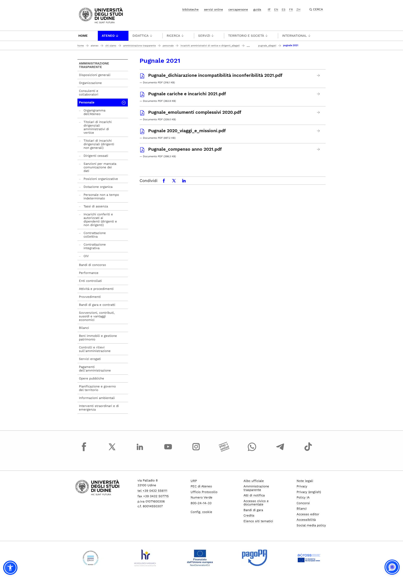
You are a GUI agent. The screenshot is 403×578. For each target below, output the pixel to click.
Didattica (140, 36)
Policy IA (303, 497)
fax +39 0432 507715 (153, 496)
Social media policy (311, 525)
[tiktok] (308, 450)
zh (298, 9)
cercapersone (238, 9)
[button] (10, 568)
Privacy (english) (309, 492)
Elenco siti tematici (258, 521)
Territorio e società (246, 36)
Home (83, 36)
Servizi (204, 36)
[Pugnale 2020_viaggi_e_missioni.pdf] (318, 130)
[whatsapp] (252, 450)
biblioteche (190, 9)
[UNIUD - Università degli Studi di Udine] (100, 15)
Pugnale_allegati (267, 45)
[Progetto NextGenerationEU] (200, 557)
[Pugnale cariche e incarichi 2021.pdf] (318, 94)
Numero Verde (201, 497)
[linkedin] (140, 450)
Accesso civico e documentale (256, 502)
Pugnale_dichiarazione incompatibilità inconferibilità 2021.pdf (215, 75)
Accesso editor (308, 514)
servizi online (213, 9)
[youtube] (168, 450)
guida (257, 9)
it (269, 9)
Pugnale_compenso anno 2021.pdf (185, 149)
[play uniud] (224, 450)
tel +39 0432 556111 (152, 491)
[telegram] (280, 450)
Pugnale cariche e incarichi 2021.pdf (187, 93)
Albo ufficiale (253, 481)
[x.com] (112, 450)
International (294, 36)
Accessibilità (306, 520)
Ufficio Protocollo (204, 492)
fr (291, 9)
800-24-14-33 (201, 503)
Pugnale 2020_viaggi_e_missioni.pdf (187, 130)
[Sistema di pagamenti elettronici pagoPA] (254, 557)
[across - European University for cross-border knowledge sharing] (309, 557)
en (276, 9)
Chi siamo (110, 45)
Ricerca (173, 36)
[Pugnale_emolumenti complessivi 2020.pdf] (318, 112)
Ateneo (108, 36)
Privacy (302, 486)
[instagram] (196, 450)
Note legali (305, 481)
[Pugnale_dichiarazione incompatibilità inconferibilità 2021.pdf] (318, 75)
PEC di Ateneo (201, 486)
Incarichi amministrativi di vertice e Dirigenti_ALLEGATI (210, 45)
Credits (248, 515)
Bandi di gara (253, 510)
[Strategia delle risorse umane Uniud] (145, 557)
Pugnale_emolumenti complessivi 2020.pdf (194, 112)
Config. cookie (201, 512)
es (283, 9)
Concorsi (303, 503)
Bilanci (302, 508)
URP (194, 481)
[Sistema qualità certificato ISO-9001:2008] (90, 557)
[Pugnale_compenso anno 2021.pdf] (318, 149)
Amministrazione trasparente (139, 45)
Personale (168, 45)
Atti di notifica (254, 495)
